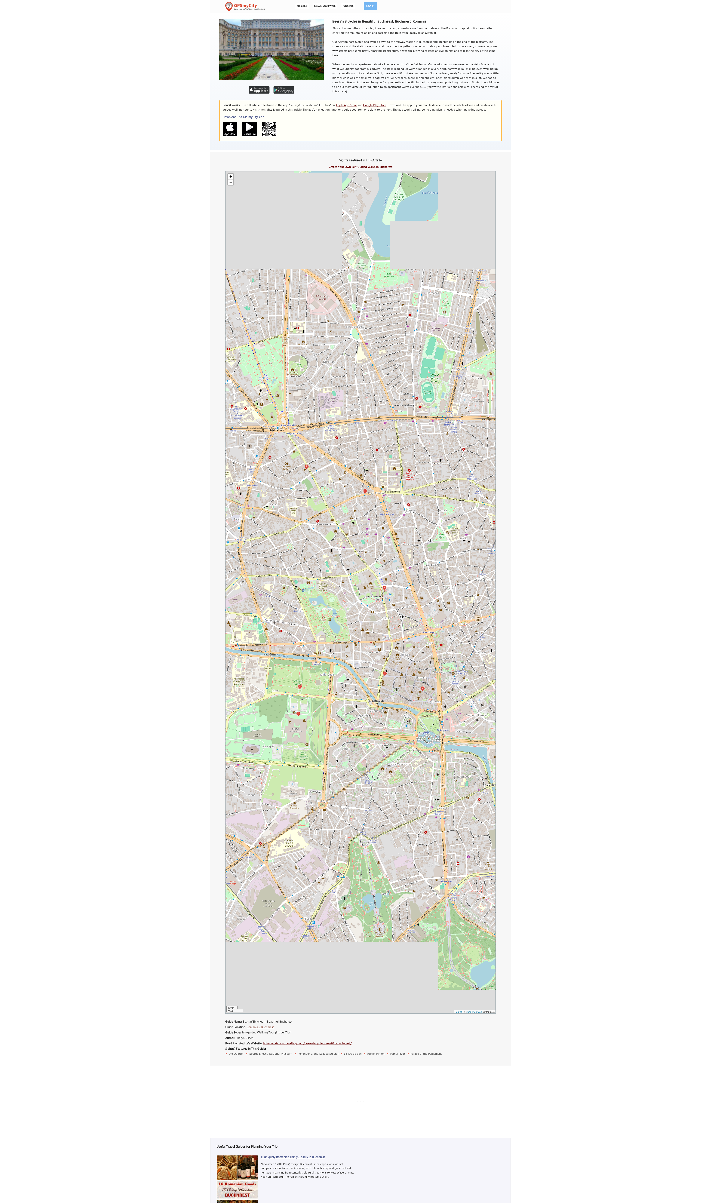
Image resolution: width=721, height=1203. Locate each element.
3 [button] (384, 588)
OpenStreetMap (474, 1011)
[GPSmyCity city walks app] (245, 6)
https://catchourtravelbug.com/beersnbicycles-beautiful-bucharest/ (307, 1043)
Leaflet (458, 1011)
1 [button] (384, 673)
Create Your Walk (325, 6)
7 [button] (298, 713)
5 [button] (365, 491)
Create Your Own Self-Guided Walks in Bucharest (360, 167)
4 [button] (422, 688)
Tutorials (348, 6)
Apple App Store (346, 105)
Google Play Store (374, 105)
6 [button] (299, 686)
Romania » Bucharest (260, 1027)
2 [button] (306, 466)
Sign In (370, 6)
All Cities (302, 6)
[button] (230, 177)
